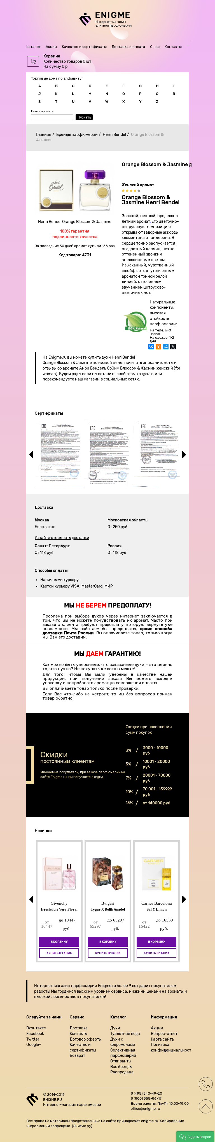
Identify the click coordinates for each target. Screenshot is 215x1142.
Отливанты (120, 1061)
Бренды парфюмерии (77, 134)
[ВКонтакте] (151, 349)
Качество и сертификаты (84, 47)
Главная (43, 134)
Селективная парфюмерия (123, 1053)
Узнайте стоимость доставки (62, 537)
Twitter (32, 1039)
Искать (85, 117)
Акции (51, 47)
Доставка (79, 1028)
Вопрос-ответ (164, 1033)
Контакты (173, 47)
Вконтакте (36, 1028)
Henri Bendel (114, 134)
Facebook (35, 1033)
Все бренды (121, 1066)
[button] (195, 1136)
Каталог (33, 47)
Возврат (77, 1055)
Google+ (33, 1044)
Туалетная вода (125, 1033)
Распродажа (122, 1072)
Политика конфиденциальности (170, 1047)
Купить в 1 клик (59, 953)
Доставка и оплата (128, 47)
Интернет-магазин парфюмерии (65, 985)
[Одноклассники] (158, 349)
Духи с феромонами (122, 1042)
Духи (115, 1028)
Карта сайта (162, 1039)
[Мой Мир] (166, 349)
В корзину (59, 942)
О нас (155, 47)
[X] (173, 349)
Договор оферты (86, 1039)
